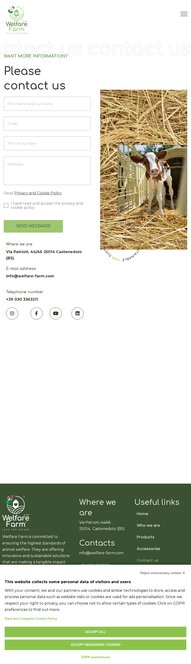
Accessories (148, 548)
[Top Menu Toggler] (184, 14)
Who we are (148, 525)
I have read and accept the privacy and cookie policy (47, 205)
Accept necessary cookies (95, 645)
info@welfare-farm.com (101, 553)
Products (145, 537)
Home (142, 513)
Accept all (95, 632)
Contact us (148, 560)
